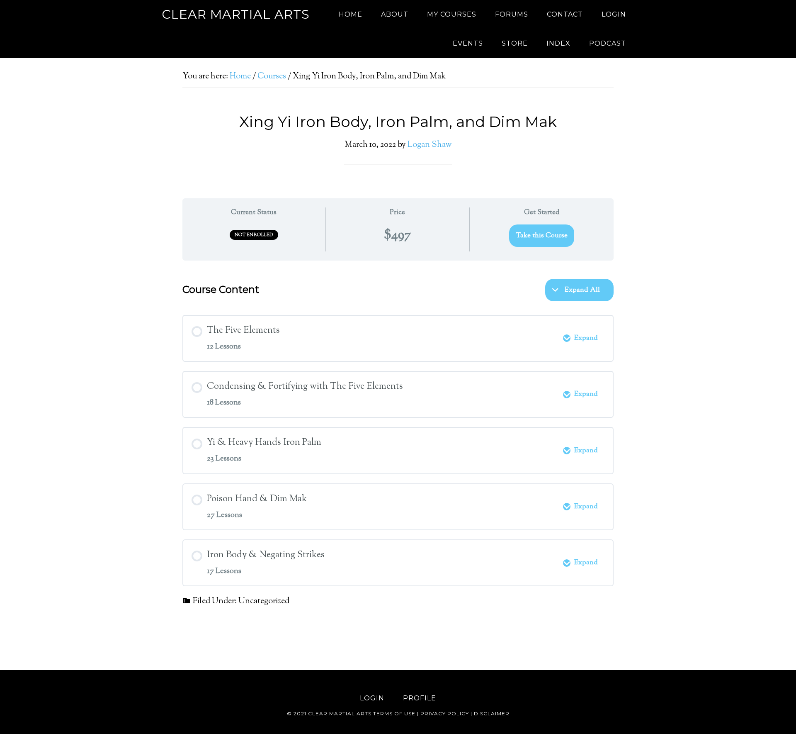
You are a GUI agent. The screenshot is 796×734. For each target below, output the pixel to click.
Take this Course (542, 236)
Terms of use (394, 713)
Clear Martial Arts (236, 14)
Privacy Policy (444, 713)
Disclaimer (492, 713)
